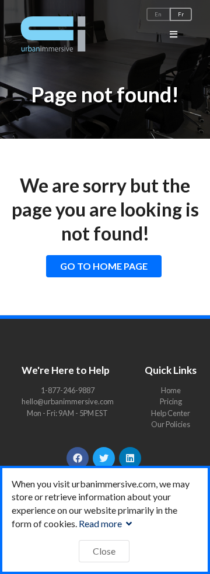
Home (171, 390)
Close (104, 550)
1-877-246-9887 (67, 390)
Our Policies (170, 424)
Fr (181, 14)
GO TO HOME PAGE (104, 265)
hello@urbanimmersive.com (68, 401)
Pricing (171, 401)
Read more (101, 523)
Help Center (170, 413)
